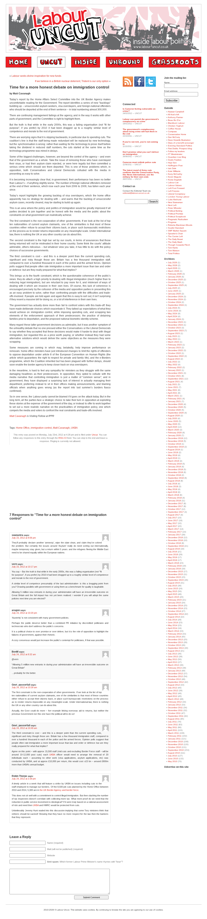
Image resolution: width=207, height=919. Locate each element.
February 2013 (175, 668)
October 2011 (174, 713)
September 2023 (176, 330)
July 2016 (172, 552)
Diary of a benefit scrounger (181, 143)
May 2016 (172, 557)
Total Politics (174, 253)
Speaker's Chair (175, 233)
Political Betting (175, 211)
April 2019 (172, 458)
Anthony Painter (175, 117)
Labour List (173, 182)
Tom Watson (174, 250)
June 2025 (173, 291)
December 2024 (175, 296)
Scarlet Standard (176, 228)
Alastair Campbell (176, 112)
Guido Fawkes (174, 160)
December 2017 (175, 503)
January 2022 (174, 370)
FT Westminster (175, 154)
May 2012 (172, 693)
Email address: (171, 91)
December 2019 (175, 438)
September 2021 (176, 379)
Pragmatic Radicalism (178, 219)
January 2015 (174, 603)
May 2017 (172, 523)
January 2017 (174, 535)
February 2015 (175, 600)
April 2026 (172, 268)
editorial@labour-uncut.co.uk (136, 193)
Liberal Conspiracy (176, 194)
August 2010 (174, 753)
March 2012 (173, 699)
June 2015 (173, 588)
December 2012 (175, 673)
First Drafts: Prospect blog (180, 148)
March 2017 (173, 529)
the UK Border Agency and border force (59, 790)
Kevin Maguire (174, 177)
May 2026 (172, 265)
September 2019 (176, 447)
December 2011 (175, 707)
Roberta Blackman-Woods (180, 225)
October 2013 (174, 645)
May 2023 (172, 339)
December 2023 (175, 322)
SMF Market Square (177, 231)
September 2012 (176, 682)
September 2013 (176, 648)
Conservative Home (177, 134)
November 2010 (175, 744)
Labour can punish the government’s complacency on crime (141, 120)
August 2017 (174, 515)
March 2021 (173, 396)
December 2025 (175, 279)
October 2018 (174, 475)
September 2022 (176, 356)
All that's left (173, 114)
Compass (172, 131)
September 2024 (176, 305)
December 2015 (175, 571)
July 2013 (172, 654)
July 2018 (172, 483)
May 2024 (172, 313)
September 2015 (176, 580)
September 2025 (176, 285)
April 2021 (172, 393)
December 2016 (175, 537)
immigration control (41, 427)
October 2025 (174, 282)
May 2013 (172, 659)
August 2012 (174, 685)
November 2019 (175, 441)
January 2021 (174, 401)
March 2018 (173, 495)
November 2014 (175, 608)
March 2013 (173, 665)
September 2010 (176, 750)
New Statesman (175, 202)
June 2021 (173, 387)
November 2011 (175, 710)
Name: (167, 82)
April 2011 (172, 730)
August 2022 (174, 359)
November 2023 (175, 325)
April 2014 (172, 628)
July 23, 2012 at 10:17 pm (24, 566)
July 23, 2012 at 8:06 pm (24, 538)
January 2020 (174, 435)
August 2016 (174, 549)
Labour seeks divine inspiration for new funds (36, 76)
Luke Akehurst (174, 199)
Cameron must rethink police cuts (139, 162)
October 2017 (174, 509)
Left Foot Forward (176, 188)
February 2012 (175, 702)
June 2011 (173, 724)
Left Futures (173, 191)
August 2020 (174, 415)
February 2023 (175, 345)
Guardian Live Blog (177, 157)
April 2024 (172, 316)
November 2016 (175, 540)
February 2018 (175, 498)
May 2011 (172, 727)
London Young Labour (178, 197)
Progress (172, 222)
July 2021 (172, 384)
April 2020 (172, 427)
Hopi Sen (172, 163)
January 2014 (174, 637)
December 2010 (175, 741)
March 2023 (173, 342)
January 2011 (174, 739)
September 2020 (176, 413)
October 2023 (174, 328)
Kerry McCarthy (175, 174)
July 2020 (172, 418)
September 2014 (176, 614)
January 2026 (174, 277)
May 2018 (172, 489)
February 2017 (175, 532)
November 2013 (175, 642)
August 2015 (174, 583)
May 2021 (172, 390)
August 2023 (174, 333)
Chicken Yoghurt (175, 126)
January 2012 (174, 705)
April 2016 (172, 560)
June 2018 (173, 486)
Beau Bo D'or (174, 120)
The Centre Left (175, 236)
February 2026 (175, 274)
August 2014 (174, 617)
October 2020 (174, 410)
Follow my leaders (176, 151)
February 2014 (175, 634)
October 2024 (174, 302)
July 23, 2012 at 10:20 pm (24, 613)
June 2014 (173, 622)
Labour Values (175, 185)
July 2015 (172, 586)
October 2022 (174, 353)
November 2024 (175, 299)
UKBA (74, 427)
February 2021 (175, 398)
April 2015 (172, 594)
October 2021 (174, 376)
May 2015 (172, 591)
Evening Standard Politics (180, 146)
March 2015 (173, 597)
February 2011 (175, 736)
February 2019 (175, 464)
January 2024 (174, 319)
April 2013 (172, 662)
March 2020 (173, 430)
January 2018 (174, 500)
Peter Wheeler (174, 208)
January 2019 (174, 466)
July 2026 (172, 262)
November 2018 (175, 472)
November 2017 (175, 506)
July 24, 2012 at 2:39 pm (24, 778)
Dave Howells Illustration (179, 140)
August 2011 (174, 719)
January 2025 (174, 294)
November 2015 (175, 574)
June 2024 (173, 311)
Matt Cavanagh (18, 416)
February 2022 (175, 367)
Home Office (23, 427)
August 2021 (174, 381)
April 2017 (172, 526)
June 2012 (173, 690)
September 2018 (176, 478)
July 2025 (172, 288)
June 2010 (173, 758)
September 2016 (176, 546)
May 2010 (172, 761)
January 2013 (174, 671)
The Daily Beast (175, 239)
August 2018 (174, 481)
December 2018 (175, 469)
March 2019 (173, 461)
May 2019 (172, 455)
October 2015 (174, 577)
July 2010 (172, 756)
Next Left (172, 205)
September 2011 (176, 716)
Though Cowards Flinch (179, 245)
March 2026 (173, 271)
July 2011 (172, 722)
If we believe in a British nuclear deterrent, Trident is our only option (72, 81)
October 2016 (174, 543)
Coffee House (174, 129)
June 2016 (173, 554)
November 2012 (175, 676)
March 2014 (173, 631)
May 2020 (172, 424)
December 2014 (175, 605)
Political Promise (175, 214)
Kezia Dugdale (175, 180)
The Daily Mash (175, 242)
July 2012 (172, 688)
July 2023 (172, 336)
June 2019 (173, 452)
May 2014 (172, 625)
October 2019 (174, 444)
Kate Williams (174, 171)
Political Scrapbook (177, 216)
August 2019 (174, 449)
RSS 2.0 (62, 438)
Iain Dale (172, 168)
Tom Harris (173, 248)
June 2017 (173, 520)
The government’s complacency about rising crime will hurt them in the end (140, 131)
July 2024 (172, 308)
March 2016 (173, 563)
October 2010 (174, 747)
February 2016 (175, 566)
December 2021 (175, 373)
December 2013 (175, 639)
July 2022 (172, 362)
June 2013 (173, 656)
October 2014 (174, 611)
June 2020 (173, 421)
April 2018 (172, 492)
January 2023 (174, 347)
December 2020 (175, 404)
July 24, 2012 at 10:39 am (24, 687)
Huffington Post (175, 165)
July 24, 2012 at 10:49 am (24, 728)
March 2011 (173, 733)
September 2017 (176, 512)
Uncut (95, 434)
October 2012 (174, 679)
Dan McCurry (174, 137)
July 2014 (172, 620)
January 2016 (174, 569)
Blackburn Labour (176, 123)
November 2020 (175, 407)
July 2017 (172, 517)
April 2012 (172, 696)
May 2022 (172, 364)
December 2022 (175, 350)
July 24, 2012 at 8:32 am (24, 654)
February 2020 (175, 432)
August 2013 (174, 651)
